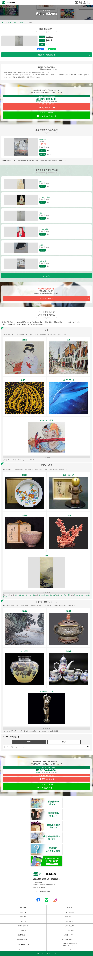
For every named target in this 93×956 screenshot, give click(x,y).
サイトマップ (70, 949)
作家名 (29, 742)
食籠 (82, 595)
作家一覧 (69, 907)
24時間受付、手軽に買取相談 (46, 104)
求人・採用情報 (69, 930)
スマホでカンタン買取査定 (46, 112)
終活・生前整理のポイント (69, 939)
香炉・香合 (67, 595)
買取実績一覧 (70, 921)
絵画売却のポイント (69, 935)
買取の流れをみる (46, 298)
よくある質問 (70, 912)
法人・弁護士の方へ (23, 944)
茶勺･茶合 (77, 595)
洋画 (47, 40)
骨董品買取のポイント (23, 939)
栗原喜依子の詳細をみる (46, 55)
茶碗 (40, 595)
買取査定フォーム (70, 917)
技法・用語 (23, 917)
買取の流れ (23, 907)
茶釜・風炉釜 (53, 595)
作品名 (64, 742)
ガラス (86, 595)
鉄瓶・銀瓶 (18, 595)
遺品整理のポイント (23, 935)
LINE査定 (23, 921)
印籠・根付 (25, 595)
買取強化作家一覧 (23, 926)
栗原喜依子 (49, 37)
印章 (6, 597)
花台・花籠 (32, 595)
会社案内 (23, 930)
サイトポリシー (23, 949)
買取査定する (47, 107)
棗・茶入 (60, 595)
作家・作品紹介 (69, 926)
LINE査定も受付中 (47, 116)
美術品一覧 (23, 912)
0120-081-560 (41, 888)
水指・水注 (46, 595)
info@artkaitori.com (44, 891)
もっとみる (46, 275)
